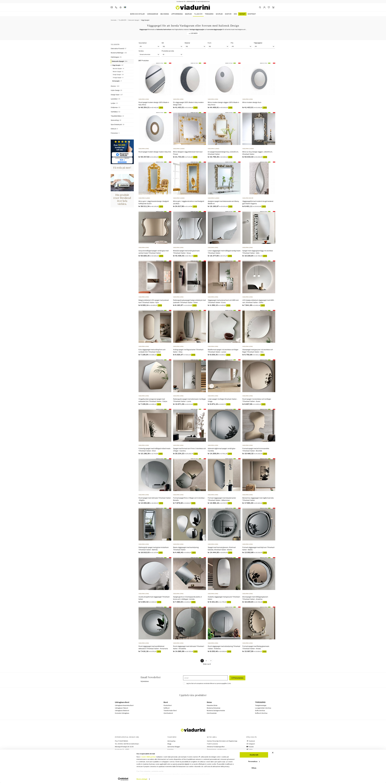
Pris (232, 43)
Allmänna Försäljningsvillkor (216, 746)
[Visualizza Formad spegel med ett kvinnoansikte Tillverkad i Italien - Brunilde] (270, 414)
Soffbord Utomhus (261, 713)
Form (209, 43)
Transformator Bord (170, 710)
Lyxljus (114, 103)
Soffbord (166, 708)
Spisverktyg (116, 120)
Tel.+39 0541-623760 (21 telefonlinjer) (127, 744)
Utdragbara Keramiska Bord (124, 705)
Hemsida (113, 20)
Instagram (251, 744)
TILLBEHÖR (198, 14)
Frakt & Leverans (212, 744)
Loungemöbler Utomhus (263, 708)
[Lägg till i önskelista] (166, 73)
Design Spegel (118, 74)
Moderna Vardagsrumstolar (216, 710)
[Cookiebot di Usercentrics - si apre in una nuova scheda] (123, 779)
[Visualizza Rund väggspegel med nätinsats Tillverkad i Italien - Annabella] (201, 612)
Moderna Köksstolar (213, 708)
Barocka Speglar (118, 68)
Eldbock (114, 129)
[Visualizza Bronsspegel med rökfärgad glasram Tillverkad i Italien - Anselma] (270, 562)
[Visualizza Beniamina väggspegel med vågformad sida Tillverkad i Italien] (270, 463)
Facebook (251, 741)
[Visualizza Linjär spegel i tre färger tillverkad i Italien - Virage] (235, 364)
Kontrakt (252, 14)
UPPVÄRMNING (177, 14)
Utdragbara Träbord (121, 708)
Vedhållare (115, 112)
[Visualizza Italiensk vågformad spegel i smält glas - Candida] (235, 414)
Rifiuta (254, 768)
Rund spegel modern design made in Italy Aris (155, 152)
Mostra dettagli (142, 779)
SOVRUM (219, 14)
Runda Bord (168, 705)
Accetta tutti (254, 755)
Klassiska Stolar (212, 705)
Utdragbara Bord (122, 702)
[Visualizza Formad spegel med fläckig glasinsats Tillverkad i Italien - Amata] (270, 612)
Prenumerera (238, 678)
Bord (166, 702)
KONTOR (228, 14)
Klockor (115, 86)
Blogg (169, 744)
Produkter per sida (168, 51)
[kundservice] (116, 7)
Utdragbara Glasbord (122, 710)
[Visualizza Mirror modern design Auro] (270, 68)
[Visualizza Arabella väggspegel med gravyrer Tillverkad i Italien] (235, 562)
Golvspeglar (117, 81)
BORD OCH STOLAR (137, 14)
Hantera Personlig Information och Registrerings (222, 741)
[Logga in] (264, 7)
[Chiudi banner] (272, 752)
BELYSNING (164, 14)
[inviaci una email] (112, 7)
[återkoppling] (121, 7)
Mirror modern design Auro (251, 102)
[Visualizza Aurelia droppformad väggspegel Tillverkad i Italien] (166, 562)
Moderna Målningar (119, 53)
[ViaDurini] (193, 7)
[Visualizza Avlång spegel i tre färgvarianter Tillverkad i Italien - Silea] (201, 315)
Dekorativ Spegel (133, 20)
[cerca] (260, 7)
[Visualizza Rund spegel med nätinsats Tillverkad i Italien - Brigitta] (166, 463)
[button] (149, 46)
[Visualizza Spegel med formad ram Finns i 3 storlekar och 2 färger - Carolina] (201, 414)
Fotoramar (115, 133)
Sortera (141, 51)
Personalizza (252, 761)
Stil (163, 43)
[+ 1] (210, 660)
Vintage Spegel (118, 77)
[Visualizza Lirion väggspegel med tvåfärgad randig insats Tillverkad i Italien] (235, 216)
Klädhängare (116, 57)
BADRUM (188, 14)
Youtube (251, 746)
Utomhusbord (168, 713)
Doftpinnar (115, 107)
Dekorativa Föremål (118, 48)
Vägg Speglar (145, 20)
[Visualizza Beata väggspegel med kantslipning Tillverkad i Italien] (201, 513)
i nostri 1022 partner (148, 757)
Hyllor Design (116, 90)
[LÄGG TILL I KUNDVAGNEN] (166, 68)
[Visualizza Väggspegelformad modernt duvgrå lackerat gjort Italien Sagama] (270, 167)
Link (229, 683)
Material (187, 43)
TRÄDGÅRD (209, 14)
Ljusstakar (115, 99)
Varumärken (143, 43)
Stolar (209, 702)
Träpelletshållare (117, 116)
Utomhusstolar (212, 713)
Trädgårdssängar (260, 705)
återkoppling (171, 741)
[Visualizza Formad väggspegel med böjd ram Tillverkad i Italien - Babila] (270, 513)
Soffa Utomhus (260, 710)
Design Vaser (117, 94)
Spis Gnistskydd (117, 124)
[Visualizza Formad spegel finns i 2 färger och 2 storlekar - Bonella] (201, 463)
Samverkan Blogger (173, 746)
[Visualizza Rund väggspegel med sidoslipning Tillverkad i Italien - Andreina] (235, 612)
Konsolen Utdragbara (122, 713)
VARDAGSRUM (152, 14)
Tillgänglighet (258, 43)
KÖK (235, 14)
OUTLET (242, 14)
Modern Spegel (118, 71)
